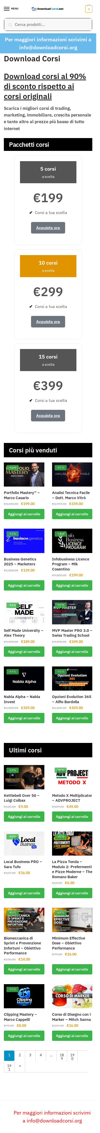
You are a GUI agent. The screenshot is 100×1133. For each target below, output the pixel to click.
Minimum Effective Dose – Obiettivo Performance (68, 943)
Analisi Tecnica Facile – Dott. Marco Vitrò (71, 495)
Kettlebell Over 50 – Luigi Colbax (21, 798)
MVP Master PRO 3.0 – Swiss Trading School (72, 633)
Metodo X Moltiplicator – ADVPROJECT (72, 798)
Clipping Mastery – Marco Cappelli (20, 1017)
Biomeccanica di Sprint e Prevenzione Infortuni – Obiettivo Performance (22, 946)
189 (62, 1057)
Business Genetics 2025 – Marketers (20, 562)
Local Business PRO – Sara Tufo (23, 864)
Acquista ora (48, 227)
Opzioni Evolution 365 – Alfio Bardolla (71, 699)
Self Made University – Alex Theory (23, 633)
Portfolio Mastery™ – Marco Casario (22, 495)
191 (9, 1067)
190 (72, 1057)
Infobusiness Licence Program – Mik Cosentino (70, 564)
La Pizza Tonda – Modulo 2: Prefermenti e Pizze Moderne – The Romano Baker (72, 869)
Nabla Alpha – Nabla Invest (22, 699)
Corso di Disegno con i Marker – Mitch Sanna (71, 1017)
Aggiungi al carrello (24, 514)
